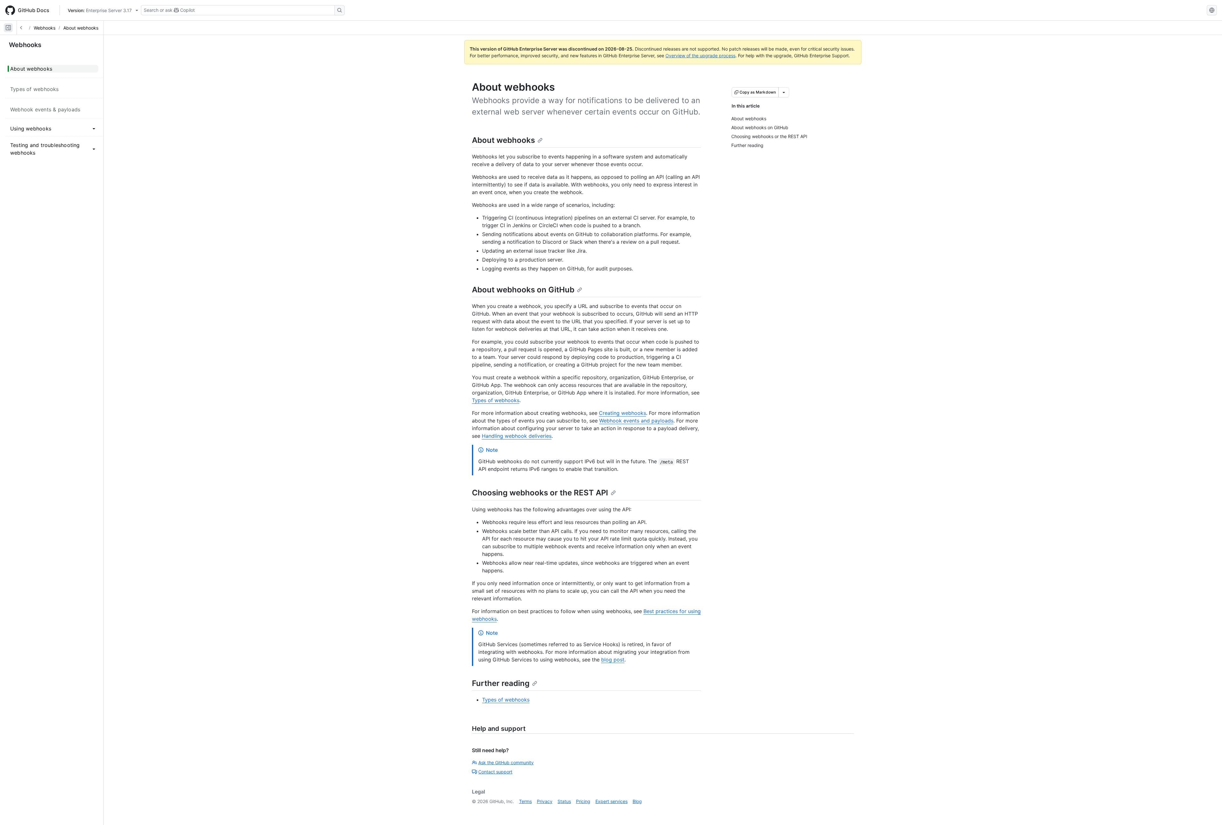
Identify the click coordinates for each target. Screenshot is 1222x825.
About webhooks (80, 28)
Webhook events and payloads (636, 420)
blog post (612, 659)
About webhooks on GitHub (523, 289)
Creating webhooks (622, 413)
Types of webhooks (495, 400)
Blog (637, 801)
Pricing (583, 801)
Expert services (611, 801)
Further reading (501, 683)
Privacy (544, 801)
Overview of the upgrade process (700, 55)
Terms (525, 801)
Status (564, 801)
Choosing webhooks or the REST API (540, 492)
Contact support (495, 771)
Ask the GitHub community (506, 762)
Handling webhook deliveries (516, 436)
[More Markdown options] (783, 92)
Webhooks (44, 28)
